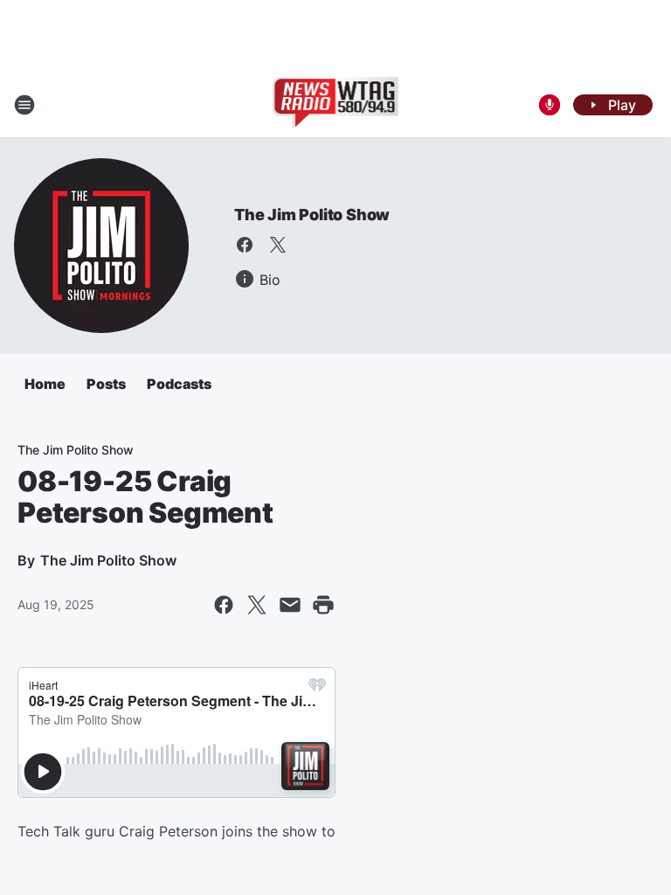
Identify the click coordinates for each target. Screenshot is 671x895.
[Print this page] (323, 605)
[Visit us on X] (277, 244)
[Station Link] (336, 105)
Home (45, 383)
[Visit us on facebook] (244, 244)
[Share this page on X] (257, 605)
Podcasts (179, 383)
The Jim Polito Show (312, 214)
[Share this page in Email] (290, 605)
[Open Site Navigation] (24, 104)
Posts (106, 383)
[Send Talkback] (549, 104)
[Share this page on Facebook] (223, 605)
